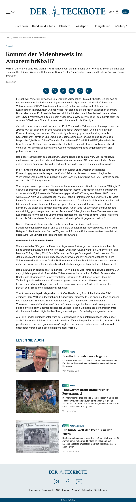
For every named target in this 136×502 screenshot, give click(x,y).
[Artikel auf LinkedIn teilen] (63, 91)
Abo (125, 11)
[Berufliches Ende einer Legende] (37, 359)
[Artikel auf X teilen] (55, 91)
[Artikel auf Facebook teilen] (46, 91)
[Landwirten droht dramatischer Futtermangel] (37, 395)
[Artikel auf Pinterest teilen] (72, 91)
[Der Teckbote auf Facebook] (67, 481)
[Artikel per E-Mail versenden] (89, 91)
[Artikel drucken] (80, 91)
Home (8, 37)
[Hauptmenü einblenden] (8, 12)
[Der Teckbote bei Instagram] (56, 481)
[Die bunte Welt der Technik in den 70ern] (37, 436)
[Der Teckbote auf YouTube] (79, 481)
